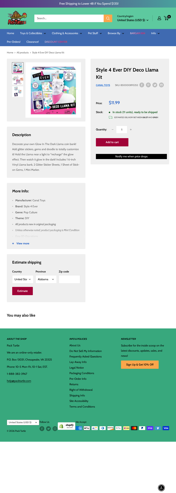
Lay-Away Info (78, 362)
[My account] (159, 18)
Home (10, 33)
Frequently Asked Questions (85, 356)
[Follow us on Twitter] (48, 428)
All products (23, 52)
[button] (166, 18)
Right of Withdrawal (81, 389)
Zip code (64, 271)
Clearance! (32, 41)
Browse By (114, 33)
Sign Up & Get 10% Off (139, 364)
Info (153, 33)
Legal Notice (76, 367)
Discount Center (56, 42)
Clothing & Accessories (65, 33)
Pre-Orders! (13, 41)
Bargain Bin (137, 33)
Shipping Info (77, 395)
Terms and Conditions (82, 406)
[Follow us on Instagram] (55, 428)
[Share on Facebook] (141, 84)
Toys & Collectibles (31, 33)
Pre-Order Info (77, 378)
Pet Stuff (93, 33)
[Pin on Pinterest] (148, 84)
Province (41, 271)
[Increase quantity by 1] (130, 129)
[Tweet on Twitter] (154, 84)
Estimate (22, 291)
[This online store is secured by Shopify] (66, 425)
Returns (73, 384)
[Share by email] (161, 84)
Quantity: (101, 129)
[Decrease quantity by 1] (112, 129)
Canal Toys (103, 85)
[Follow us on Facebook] (42, 428)
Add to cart (112, 142)
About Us (74, 345)
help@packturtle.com (19, 380)
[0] (166, 18)
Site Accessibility (78, 401)
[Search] (108, 18)
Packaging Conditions (81, 373)
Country (17, 271)
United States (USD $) (20, 422)
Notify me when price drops (131, 156)
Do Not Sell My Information (85, 351)
